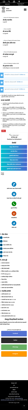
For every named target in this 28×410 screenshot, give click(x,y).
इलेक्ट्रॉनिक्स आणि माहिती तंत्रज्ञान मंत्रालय (7, 400)
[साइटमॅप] (14, 1)
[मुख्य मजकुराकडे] (4, 1)
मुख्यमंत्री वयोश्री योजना (14, 156)
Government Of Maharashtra (20, 4)
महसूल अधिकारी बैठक (14, 147)
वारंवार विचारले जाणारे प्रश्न (14, 394)
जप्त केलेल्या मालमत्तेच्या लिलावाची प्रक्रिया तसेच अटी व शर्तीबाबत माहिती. (13, 104)
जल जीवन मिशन (14, 151)
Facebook (15, 333)
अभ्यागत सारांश (14, 392)
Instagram (15, 354)
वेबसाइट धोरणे (14, 383)
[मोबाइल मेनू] (25, 9)
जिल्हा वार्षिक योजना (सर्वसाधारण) (14, 164)
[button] (9, 1)
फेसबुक (2, 173)
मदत (14, 385)
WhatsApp (15, 347)
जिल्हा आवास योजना (14, 160)
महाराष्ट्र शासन (7, 4)
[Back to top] (24, 406)
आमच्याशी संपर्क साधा (14, 388)
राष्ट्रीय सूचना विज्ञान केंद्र (19, 398)
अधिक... (3, 131)
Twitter (15, 340)
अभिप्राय (14, 390)
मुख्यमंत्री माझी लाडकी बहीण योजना (14, 169)
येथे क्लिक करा (22, 75)
